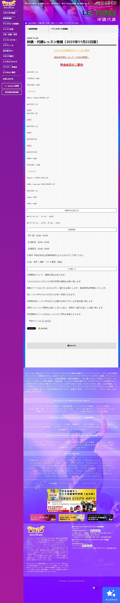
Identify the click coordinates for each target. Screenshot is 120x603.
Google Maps (96, 530)
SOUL (70, 471)
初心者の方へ (8, 50)
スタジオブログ (79, 429)
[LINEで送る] (43, 328)
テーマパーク (105, 471)
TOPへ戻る (31, 4)
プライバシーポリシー (71, 483)
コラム (74, 411)
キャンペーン (70, 427)
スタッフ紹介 (112, 427)
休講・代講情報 (72, 424)
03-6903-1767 (104, 4)
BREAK (74, 466)
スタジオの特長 (10, 12)
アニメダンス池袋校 (11, 22)
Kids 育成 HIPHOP (57, 466)
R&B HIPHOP (47, 468)
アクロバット (76, 473)
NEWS (58, 427)
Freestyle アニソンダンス (100, 463)
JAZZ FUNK (72, 468)
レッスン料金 (8, 28)
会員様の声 (63, 429)
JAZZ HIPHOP (89, 468)
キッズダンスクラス (107, 409)
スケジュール (8, 44)
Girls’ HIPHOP (106, 466)
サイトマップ (89, 483)
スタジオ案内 (8, 55)
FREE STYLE (74, 460)
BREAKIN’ (47, 471)
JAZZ (60, 468)
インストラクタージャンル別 (61, 409)
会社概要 (53, 483)
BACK (73, 345)
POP (37, 471)
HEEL (80, 471)
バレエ (61, 460)
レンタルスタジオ (10, 60)
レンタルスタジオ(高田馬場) (39, 427)
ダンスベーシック (91, 476)
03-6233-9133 (106, 2)
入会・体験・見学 (10, 33)
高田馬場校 (9, 17)
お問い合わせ (8, 79)
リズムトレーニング (58, 473)
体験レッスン (45, 4)
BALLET (91, 471)
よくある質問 (102, 411)
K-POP (103, 468)
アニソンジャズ (38, 466)
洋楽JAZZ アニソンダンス (41, 460)
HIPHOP (33, 468)
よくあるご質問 (9, 71)
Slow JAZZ (62, 463)
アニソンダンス (39, 473)
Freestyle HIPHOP (42, 463)
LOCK (113, 468)
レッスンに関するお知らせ (92, 427)
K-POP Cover (88, 466)
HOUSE (60, 471)
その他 (76, 476)
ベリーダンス (77, 463)
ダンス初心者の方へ (86, 409)
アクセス (57, 4)
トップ (39, 406)
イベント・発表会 (10, 66)
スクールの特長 (52, 406)
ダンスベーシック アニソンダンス (100, 460)
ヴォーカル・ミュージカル (58, 476)
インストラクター (10, 39)
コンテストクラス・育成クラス (99, 473)
